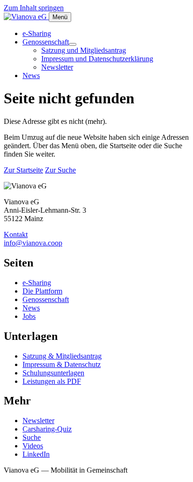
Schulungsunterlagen (53, 373)
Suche (31, 437)
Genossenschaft (45, 42)
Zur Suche (60, 170)
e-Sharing (36, 33)
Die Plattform (42, 291)
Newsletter (57, 67)
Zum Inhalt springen (34, 8)
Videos (32, 446)
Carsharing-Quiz (47, 429)
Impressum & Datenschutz (61, 364)
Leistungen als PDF (51, 381)
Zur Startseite (23, 170)
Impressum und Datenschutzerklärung (97, 59)
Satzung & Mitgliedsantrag (62, 356)
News (31, 75)
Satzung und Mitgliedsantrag (83, 50)
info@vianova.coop (33, 243)
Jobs (29, 316)
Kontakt (16, 234)
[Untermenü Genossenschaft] (72, 44)
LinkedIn (36, 454)
